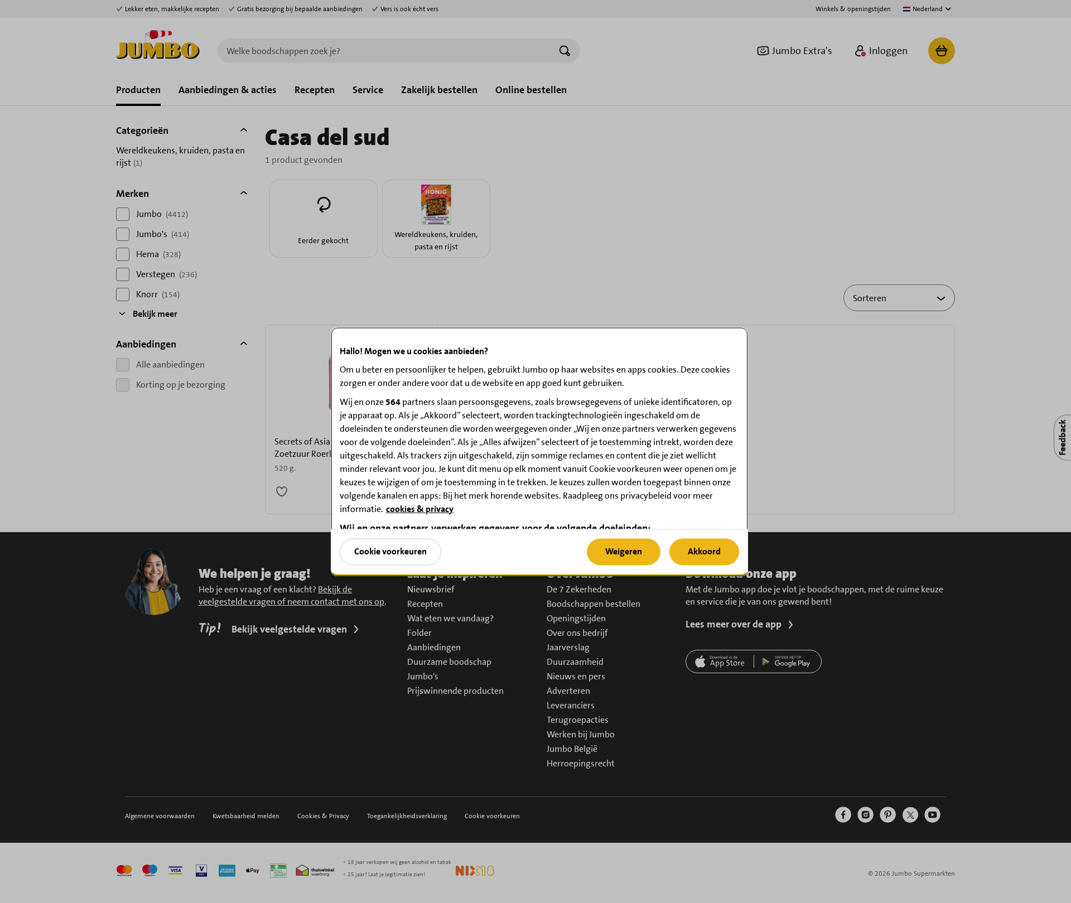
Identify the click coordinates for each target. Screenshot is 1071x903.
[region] (539, 451)
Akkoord (704, 551)
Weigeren (623, 551)
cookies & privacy (420, 508)
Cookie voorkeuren (390, 551)
